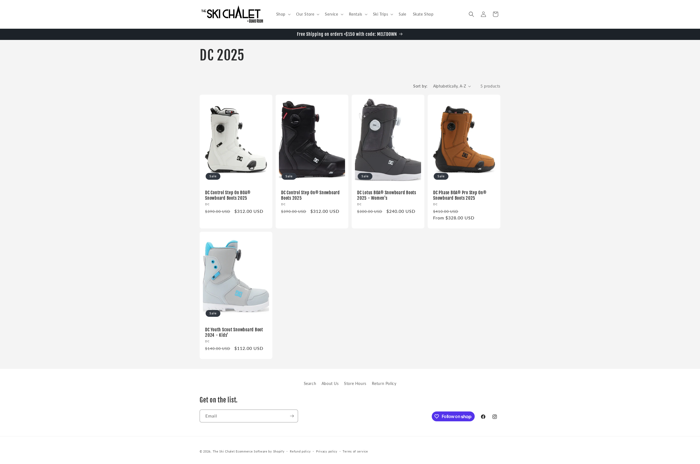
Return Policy (384, 383)
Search (310, 383)
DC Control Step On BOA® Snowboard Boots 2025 (227, 195)
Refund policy (300, 451)
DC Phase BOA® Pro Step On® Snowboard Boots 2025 (459, 195)
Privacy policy (326, 451)
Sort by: (420, 86)
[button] (283, 14)
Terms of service (355, 451)
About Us (330, 383)
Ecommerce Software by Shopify (260, 451)
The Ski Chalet (224, 451)
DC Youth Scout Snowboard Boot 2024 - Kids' (234, 332)
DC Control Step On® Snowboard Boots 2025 (310, 195)
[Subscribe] (292, 416)
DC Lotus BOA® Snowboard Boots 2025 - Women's (386, 195)
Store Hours (355, 383)
